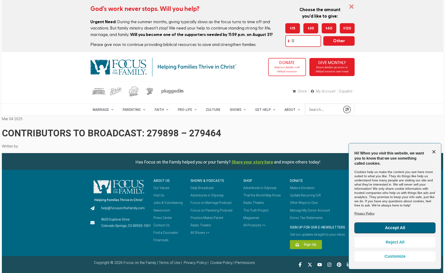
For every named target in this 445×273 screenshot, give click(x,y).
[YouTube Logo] (319, 264)
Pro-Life (185, 110)
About (290, 110)
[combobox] (322, 109)
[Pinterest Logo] (339, 264)
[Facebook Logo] (300, 264)
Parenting (132, 110)
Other (339, 41)
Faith (159, 110)
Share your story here (252, 162)
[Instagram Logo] (329, 264)
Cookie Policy (221, 262)
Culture (213, 110)
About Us (161, 181)
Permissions (245, 262)
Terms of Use (169, 262)
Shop (247, 181)
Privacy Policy (195, 262)
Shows (235, 110)
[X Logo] (310, 264)
